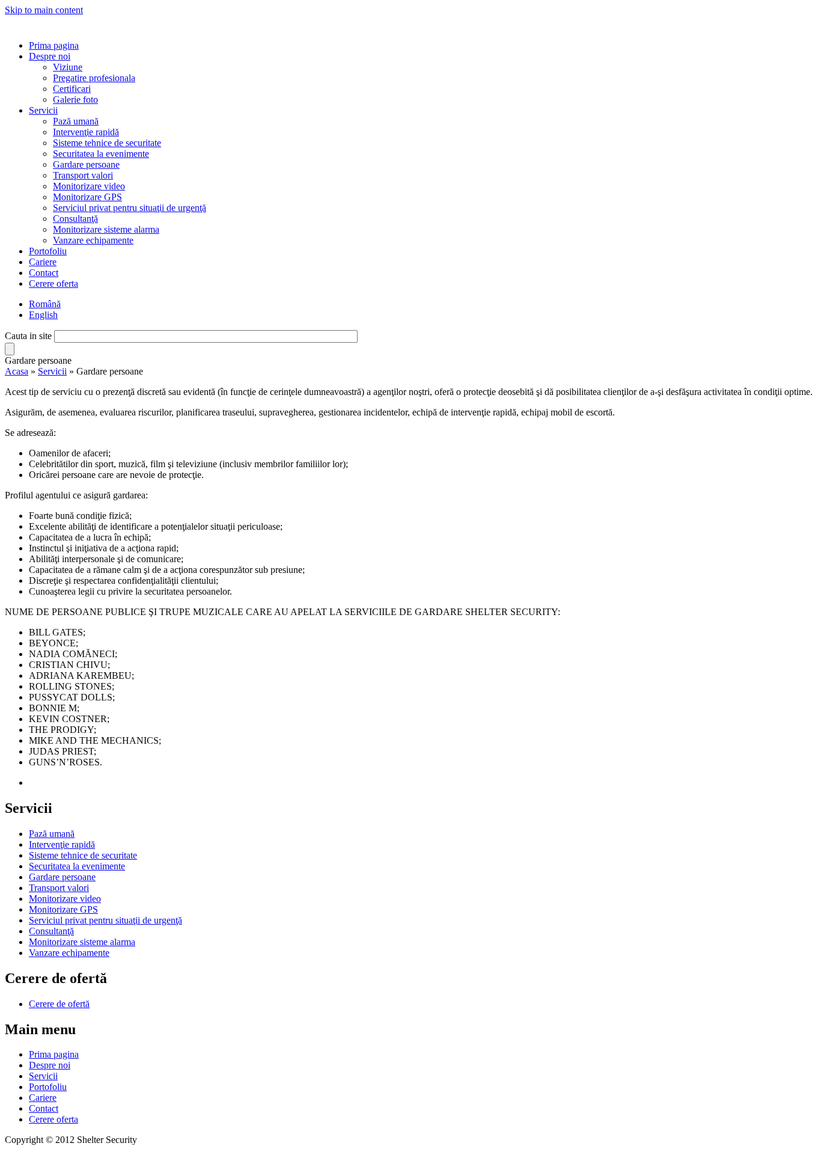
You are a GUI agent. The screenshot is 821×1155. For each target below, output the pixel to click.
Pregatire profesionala (94, 78)
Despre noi (49, 56)
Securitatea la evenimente (101, 154)
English (43, 315)
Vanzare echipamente (93, 240)
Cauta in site (29, 336)
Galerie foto (75, 99)
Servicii (43, 110)
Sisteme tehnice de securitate (107, 143)
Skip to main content (44, 10)
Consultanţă (75, 218)
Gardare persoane (86, 164)
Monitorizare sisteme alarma (106, 229)
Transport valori (83, 175)
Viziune (67, 67)
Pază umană (76, 121)
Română (45, 304)
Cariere (42, 262)
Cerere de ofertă (59, 1004)
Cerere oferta (53, 283)
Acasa (16, 371)
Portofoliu (48, 251)
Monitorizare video (89, 186)
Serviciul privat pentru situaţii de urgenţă (129, 208)
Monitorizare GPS (87, 197)
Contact (43, 273)
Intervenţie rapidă (86, 132)
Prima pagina (54, 45)
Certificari (72, 89)
